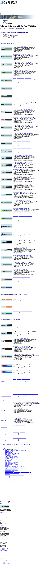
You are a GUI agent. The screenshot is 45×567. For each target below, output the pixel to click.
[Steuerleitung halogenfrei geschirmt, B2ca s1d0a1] (6, 152)
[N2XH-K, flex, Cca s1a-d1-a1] (6, 112)
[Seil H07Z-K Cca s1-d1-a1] (2, 381)
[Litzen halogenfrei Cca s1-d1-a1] (6, 366)
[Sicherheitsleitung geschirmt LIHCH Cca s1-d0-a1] (7, 66)
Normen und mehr (6, 11)
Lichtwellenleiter (5, 8)
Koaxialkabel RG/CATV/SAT (10, 458)
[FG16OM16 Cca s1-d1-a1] (6, 128)
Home (4, 448)
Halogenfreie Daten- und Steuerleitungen (12, 457)
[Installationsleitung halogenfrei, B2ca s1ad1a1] (6, 334)
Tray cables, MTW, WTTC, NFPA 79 (11, 470)
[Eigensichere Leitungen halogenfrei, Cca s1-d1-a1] (6, 288)
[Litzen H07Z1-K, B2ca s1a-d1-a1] (6, 372)
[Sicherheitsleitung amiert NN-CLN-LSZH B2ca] (6, 358)
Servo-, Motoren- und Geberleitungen (11, 462)
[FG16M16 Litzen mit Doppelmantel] (6, 272)
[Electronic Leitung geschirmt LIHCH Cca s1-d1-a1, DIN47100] (6, 212)
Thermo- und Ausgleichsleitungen (11, 469)
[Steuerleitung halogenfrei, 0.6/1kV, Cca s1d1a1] (6, 97)
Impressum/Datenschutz (7, 490)
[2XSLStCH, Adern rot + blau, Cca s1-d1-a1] (6, 173)
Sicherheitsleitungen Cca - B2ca (10, 463)
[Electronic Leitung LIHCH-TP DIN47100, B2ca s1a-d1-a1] (6, 235)
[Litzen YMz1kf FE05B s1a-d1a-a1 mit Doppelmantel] (6, 280)
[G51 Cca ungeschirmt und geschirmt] (3, 410)
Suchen (1, 13)
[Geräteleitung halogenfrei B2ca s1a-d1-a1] (6, 80)
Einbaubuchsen (7, 474)
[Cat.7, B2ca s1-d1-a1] (4, 434)
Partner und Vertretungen (7, 487)
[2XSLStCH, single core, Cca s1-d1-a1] (6, 181)
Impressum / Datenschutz (7, 563)
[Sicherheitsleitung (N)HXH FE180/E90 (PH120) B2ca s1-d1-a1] (6, 306)
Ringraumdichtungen (6, 7)
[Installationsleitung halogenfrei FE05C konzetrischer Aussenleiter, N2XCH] (6, 342)
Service (4, 485)
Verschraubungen (6, 6)
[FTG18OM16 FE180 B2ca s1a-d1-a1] (6, 314)
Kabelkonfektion (5, 484)
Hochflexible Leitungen (9, 459)
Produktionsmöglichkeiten (9, 482)
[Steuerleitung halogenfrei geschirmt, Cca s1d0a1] (6, 144)
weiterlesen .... (2, 512)
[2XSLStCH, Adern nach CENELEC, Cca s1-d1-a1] (6, 166)
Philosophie (5, 488)
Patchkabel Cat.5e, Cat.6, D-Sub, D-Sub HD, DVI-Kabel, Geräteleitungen (18, 472)
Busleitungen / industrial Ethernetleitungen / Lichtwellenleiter (15, 450)
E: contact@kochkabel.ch (4, 550)
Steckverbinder (5, 9)
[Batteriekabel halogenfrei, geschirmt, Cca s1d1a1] (6, 265)
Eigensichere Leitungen (9, 451)
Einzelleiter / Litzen (8, 452)
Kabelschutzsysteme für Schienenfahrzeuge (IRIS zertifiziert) (15, 477)
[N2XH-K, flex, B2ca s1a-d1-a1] (6, 120)
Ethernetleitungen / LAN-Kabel (10, 454)
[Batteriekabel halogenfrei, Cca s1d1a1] (6, 258)
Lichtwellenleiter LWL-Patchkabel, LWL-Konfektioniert (14, 475)
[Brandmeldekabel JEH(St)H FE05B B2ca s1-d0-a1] (6, 396)
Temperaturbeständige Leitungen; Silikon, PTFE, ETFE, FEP (15, 468)
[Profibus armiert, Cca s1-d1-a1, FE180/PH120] (6, 250)
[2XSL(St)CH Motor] (6, 188)
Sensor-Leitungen (8, 461)
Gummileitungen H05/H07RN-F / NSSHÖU (12, 456)
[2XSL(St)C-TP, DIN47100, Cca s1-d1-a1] (6, 195)
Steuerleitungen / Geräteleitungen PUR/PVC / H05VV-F (15, 466)
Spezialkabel (7, 465)
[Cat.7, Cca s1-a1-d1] (4, 427)
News (4, 489)
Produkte (4, 449)
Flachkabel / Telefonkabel (9, 455)
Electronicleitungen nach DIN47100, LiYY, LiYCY (14, 453)
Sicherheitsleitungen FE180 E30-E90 (11, 464)
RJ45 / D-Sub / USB (6, 10)
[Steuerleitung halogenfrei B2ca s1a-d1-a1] (6, 72)
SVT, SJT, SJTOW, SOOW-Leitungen (11, 467)
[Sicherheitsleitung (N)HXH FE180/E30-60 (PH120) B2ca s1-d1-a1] (6, 299)
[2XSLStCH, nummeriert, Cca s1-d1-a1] (6, 159)
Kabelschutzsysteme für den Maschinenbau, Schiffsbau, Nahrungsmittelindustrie (19, 476)
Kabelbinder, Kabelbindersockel (10, 481)
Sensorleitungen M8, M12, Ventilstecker (12, 473)
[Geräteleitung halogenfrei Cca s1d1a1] (6, 56)
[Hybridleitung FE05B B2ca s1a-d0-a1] (6, 243)
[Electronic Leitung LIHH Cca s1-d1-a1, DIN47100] (6, 204)
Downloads (7, 483)
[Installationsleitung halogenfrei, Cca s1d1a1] (6, 326)
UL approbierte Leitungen (9, 471)
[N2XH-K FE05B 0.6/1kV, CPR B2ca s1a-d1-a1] (6, 136)
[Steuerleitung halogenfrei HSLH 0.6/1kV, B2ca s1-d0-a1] (6, 104)
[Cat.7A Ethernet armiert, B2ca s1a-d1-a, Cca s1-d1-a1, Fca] (4, 420)
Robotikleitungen (8, 460)
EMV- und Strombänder (7, 5)
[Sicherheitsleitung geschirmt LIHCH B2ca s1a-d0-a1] (6, 89)
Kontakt (4, 486)
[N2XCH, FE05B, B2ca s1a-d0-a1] (6, 349)
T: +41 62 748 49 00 (4, 548)
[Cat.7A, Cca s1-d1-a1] (4, 440)
